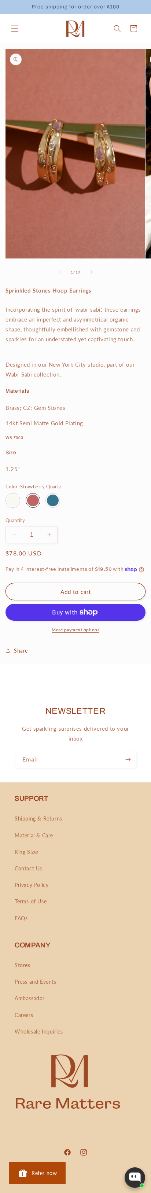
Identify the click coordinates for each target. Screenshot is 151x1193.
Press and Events (35, 982)
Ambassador (30, 998)
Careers (24, 1015)
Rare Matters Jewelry (84, 1187)
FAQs (21, 918)
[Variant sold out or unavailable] (12, 500)
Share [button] (21, 650)
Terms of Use (31, 901)
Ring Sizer (27, 852)
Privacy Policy (31, 885)
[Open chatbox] (135, 1177)
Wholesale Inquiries (39, 1031)
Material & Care (34, 835)
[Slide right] (92, 272)
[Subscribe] (128, 759)
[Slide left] (59, 272)
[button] (15, 29)
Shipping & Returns (38, 818)
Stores (22, 965)
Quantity (15, 520)
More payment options (75, 629)
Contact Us (28, 868)
